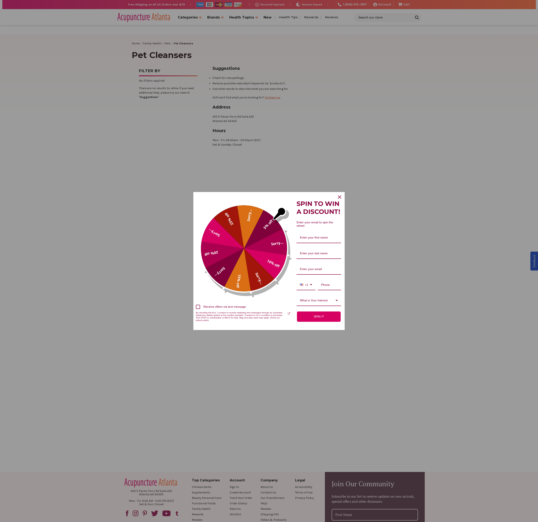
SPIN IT (319, 316)
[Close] (340, 197)
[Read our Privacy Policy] (288, 313)
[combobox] (306, 285)
